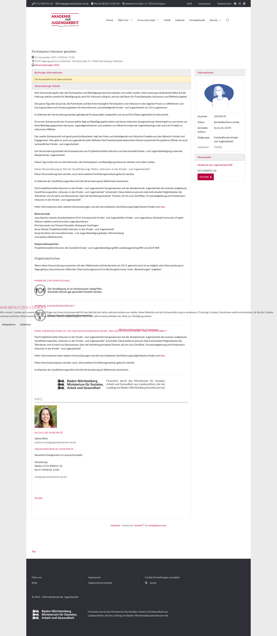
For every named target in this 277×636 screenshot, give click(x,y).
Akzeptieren (9, 324)
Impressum (152, 329)
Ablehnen (25, 324)
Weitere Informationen (131, 329)
